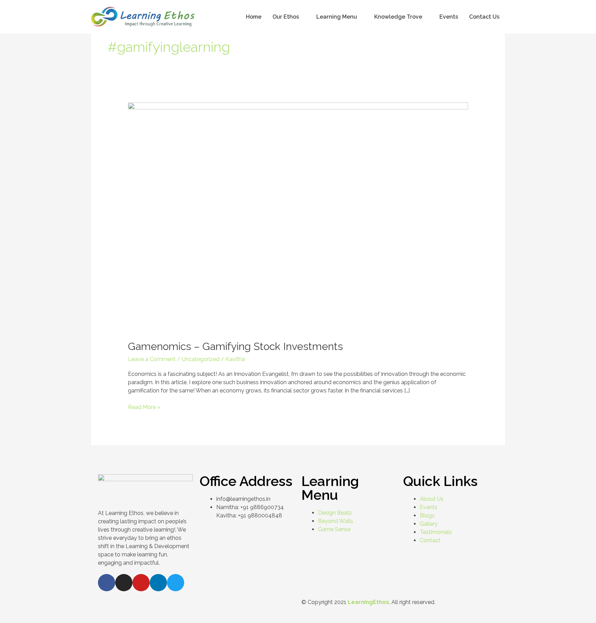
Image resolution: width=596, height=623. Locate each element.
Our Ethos (285, 16)
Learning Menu (336, 16)
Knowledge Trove (398, 16)
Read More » (144, 406)
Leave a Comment (152, 359)
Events (448, 16)
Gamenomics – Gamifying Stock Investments (235, 346)
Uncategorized (200, 359)
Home (253, 16)
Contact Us (484, 16)
